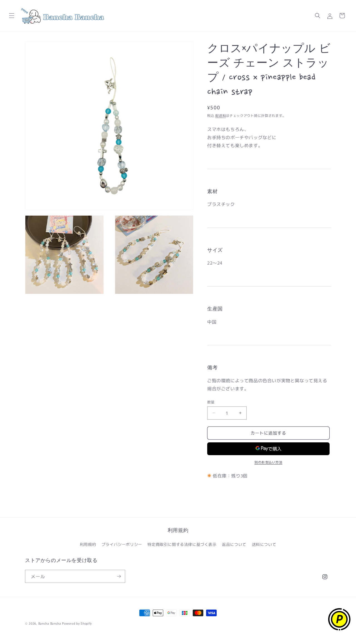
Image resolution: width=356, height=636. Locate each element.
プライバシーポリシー (122, 544)
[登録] (119, 576)
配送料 (220, 115)
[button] (12, 15)
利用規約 (88, 544)
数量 (211, 402)
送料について (264, 544)
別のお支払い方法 (268, 462)
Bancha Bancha (49, 623)
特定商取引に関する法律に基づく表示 (181, 544)
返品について (234, 544)
